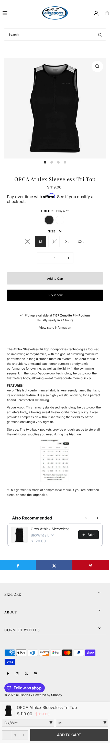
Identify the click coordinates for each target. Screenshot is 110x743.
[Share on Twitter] (54, 565)
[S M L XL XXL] (82, 723)
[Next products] (97, 517)
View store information (55, 327)
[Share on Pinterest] (90, 565)
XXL (81, 242)
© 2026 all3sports (17, 695)
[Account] (96, 13)
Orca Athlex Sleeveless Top (53, 529)
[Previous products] (86, 517)
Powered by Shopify (47, 695)
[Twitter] (26, 674)
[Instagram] (16, 674)
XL (67, 242)
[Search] (100, 34)
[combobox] (55, 34)
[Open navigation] (20, 13)
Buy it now (55, 295)
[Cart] (107, 13)
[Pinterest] (35, 674)
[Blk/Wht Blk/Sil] (28, 723)
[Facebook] (8, 674)
